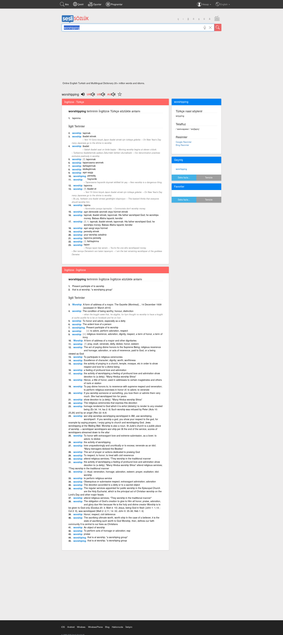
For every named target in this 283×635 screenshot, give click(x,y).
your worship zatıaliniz (95, 234)
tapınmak (91, 159)
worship (76, 133)
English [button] (224, 4)
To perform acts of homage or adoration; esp (107, 530)
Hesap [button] (205, 4)
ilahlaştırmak (89, 165)
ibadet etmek (89, 136)
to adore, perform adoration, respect (109, 330)
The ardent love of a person (97, 324)
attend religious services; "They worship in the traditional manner (117, 458)
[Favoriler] (119, 96)
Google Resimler (183, 141)
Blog (107, 626)
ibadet (86, 146)
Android (71, 626)
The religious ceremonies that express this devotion (110, 402)
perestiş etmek (91, 231)
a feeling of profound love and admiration (105, 370)
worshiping (79, 176)
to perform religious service (98, 478)
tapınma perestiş (92, 237)
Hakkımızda (117, 626)
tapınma (76, 118)
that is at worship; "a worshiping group (107, 540)
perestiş (91, 175)
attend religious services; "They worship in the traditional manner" (118, 497)
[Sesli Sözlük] (75, 22)
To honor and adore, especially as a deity (104, 320)
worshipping (181, 168)
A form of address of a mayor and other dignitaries (110, 340)
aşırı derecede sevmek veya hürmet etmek (106, 211)
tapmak (86, 133)
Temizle (208, 177)
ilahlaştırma (93, 241)
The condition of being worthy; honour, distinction (108, 311)
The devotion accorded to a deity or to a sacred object (112, 484)
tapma (87, 205)
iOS (63, 626)
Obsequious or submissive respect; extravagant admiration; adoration (120, 481)
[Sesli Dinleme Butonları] (91, 95)
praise (87, 534)
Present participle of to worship (88, 286)
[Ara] (217, 27)
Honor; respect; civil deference (99, 514)
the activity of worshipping (97, 442)
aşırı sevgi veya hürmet (96, 228)
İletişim (128, 626)
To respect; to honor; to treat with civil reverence (109, 455)
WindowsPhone (95, 626)
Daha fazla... (184, 177)
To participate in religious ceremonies (103, 356)
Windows (81, 626)
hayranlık (92, 178)
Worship (77, 304)
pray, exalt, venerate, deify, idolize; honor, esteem (113, 343)
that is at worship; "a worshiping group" (92, 289)
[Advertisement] (141, 57)
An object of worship (94, 527)
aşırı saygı (88, 172)
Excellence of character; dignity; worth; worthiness (110, 360)
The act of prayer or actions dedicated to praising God (112, 452)
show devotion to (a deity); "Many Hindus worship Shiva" (113, 399)
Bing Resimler (182, 145)
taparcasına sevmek (93, 162)
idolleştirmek (89, 169)
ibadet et (91, 188)
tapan (87, 244)
